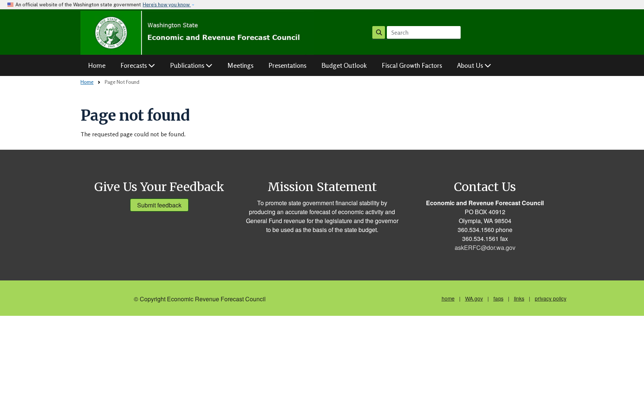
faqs (498, 298)
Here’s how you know (167, 4)
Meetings (240, 65)
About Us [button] (470, 65)
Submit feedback (159, 205)
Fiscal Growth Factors (412, 65)
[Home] (197, 33)
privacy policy (550, 298)
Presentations (287, 65)
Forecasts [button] (134, 65)
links (519, 298)
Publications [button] (188, 65)
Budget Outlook (344, 65)
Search (378, 32)
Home (96, 65)
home (448, 298)
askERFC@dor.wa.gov (485, 247)
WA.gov (474, 298)
